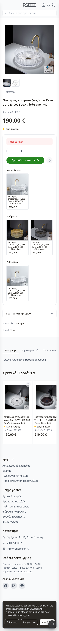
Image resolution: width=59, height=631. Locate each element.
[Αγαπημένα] (48, 5)
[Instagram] (14, 586)
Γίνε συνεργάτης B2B (15, 475)
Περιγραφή (11, 350)
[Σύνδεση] (43, 5)
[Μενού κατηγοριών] (6, 5)
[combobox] (29, 13)
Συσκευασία (49, 350)
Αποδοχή (47, 622)
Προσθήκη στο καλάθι (25, 160)
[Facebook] (6, 586)
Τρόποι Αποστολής (14, 501)
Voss (12, 330)
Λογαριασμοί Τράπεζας (16, 465)
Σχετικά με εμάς (12, 496)
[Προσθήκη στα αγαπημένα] (49, 160)
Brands (7, 470)
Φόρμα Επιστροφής (14, 511)
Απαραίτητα (29, 622)
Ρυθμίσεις (12, 622)
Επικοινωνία (10, 521)
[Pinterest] (22, 586)
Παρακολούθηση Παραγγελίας (20, 480)
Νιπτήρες (20, 323)
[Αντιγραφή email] (28, 549)
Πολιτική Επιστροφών (16, 506)
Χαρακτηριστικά (30, 350)
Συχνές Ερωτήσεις (14, 516)
